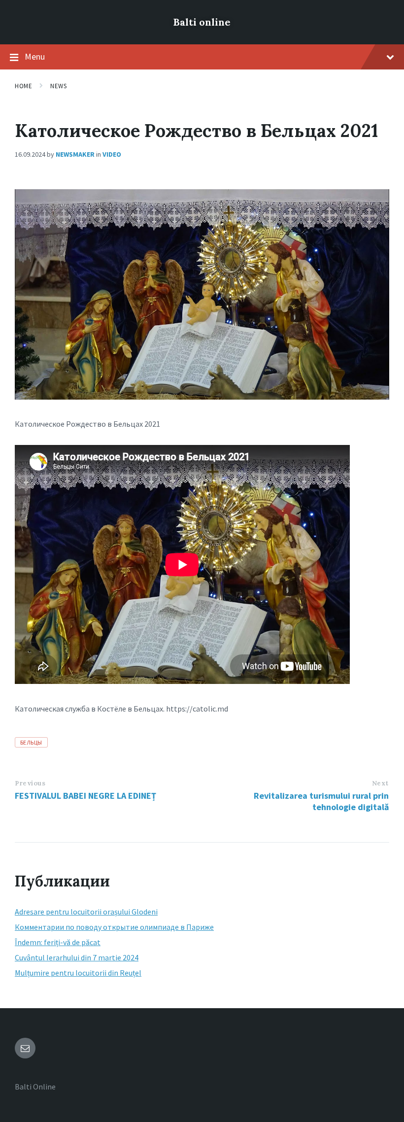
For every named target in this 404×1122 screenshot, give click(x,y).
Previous (30, 783)
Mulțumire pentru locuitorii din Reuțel (78, 973)
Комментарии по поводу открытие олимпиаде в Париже (114, 927)
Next (380, 783)
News (58, 86)
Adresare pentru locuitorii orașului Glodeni (86, 912)
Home (23, 86)
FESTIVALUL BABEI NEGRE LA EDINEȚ (85, 795)
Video (111, 154)
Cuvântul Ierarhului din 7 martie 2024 (76, 957)
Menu (35, 56)
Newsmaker (75, 154)
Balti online (202, 22)
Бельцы (31, 742)
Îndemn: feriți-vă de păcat (58, 942)
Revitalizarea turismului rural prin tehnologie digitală (321, 801)
